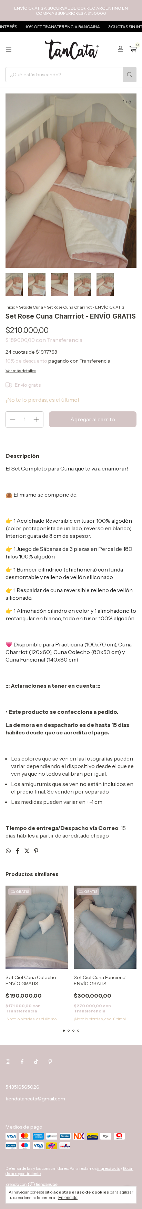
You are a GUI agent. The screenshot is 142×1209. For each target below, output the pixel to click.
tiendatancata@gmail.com (35, 1099)
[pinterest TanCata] (50, 1061)
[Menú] (9, 49)
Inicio (10, 307)
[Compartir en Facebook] (18, 850)
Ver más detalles (21, 370)
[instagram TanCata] (8, 1061)
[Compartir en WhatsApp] (9, 850)
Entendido (68, 1197)
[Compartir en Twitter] (27, 850)
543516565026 (22, 1087)
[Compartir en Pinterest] (36, 850)
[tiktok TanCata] (36, 1061)
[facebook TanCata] (22, 1061)
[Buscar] (129, 74)
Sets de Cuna (31, 307)
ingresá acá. (108, 1168)
